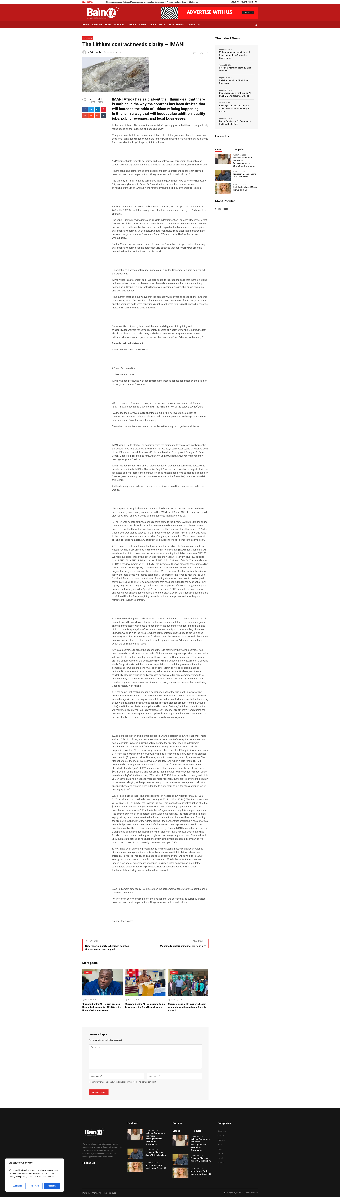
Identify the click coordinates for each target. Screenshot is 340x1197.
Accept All (52, 1186)
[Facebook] (85, 109)
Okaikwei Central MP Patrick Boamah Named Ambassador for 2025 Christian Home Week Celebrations (101, 1007)
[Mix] (97, 115)
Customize (17, 1186)
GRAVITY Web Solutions (247, 1192)
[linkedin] (97, 109)
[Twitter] (91, 109)
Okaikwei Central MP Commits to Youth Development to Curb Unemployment (145, 1005)
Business (88, 38)
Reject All (35, 1186)
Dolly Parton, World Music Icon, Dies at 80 (176, 2)
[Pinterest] (103, 109)
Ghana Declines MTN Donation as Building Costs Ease (235, 123)
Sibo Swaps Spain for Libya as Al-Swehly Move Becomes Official (235, 94)
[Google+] (85, 115)
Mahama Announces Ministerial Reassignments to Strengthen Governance (234, 55)
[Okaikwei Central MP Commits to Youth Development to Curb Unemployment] (145, 982)
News (88, 972)
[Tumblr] (103, 115)
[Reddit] (91, 115)
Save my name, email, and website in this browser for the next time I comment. (124, 1082)
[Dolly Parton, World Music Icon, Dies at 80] (223, 188)
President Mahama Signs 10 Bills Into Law (141, 2)
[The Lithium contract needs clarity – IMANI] (115, 74)
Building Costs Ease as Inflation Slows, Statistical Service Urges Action (234, 108)
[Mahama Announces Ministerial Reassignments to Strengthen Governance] (223, 159)
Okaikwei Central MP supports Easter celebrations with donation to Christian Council (187, 1007)
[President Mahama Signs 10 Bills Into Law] (223, 175)
